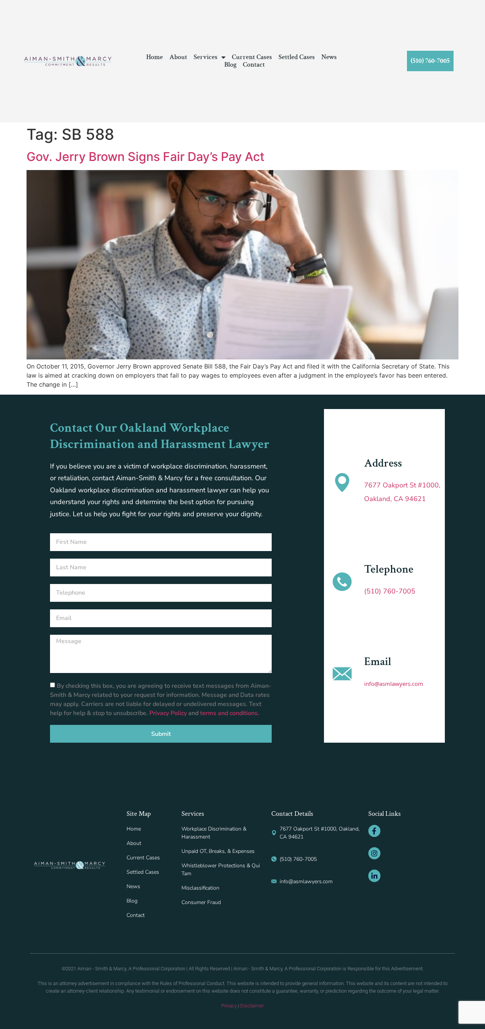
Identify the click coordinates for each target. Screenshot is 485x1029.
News (329, 57)
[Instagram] (374, 853)
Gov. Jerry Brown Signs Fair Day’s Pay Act (145, 156)
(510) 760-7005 (389, 591)
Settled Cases (296, 57)
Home (154, 57)
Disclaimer (252, 1006)
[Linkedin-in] (374, 876)
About (178, 57)
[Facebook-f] (374, 831)
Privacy (229, 1006)
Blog (230, 65)
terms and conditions (229, 713)
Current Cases (252, 57)
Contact (254, 65)
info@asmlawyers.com (393, 683)
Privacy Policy (168, 713)
